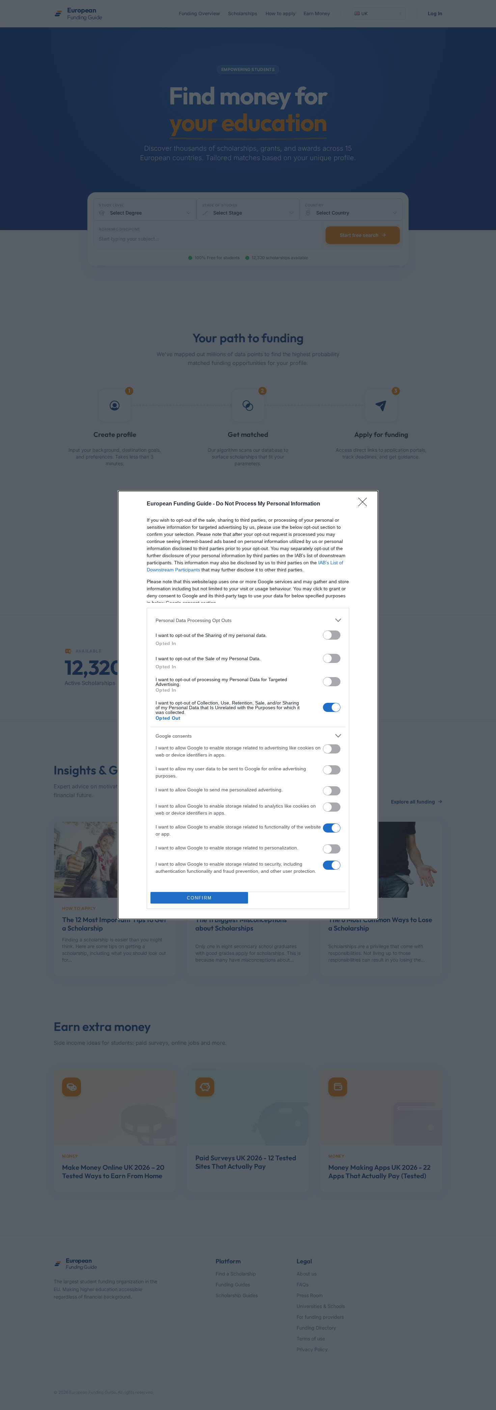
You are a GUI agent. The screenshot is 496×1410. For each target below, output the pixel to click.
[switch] (331, 635)
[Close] (364, 504)
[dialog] (248, 705)
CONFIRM (199, 897)
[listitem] (248, 620)
